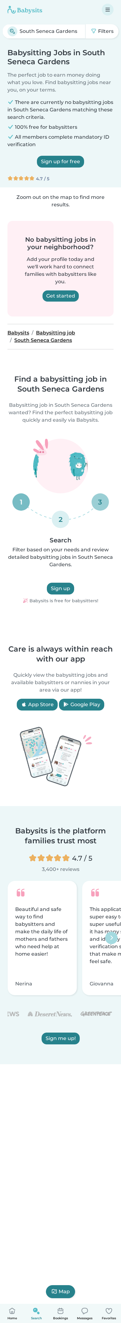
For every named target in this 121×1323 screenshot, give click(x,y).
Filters (105, 31)
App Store (40, 704)
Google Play (84, 704)
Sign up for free (60, 161)
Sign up (60, 588)
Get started (60, 296)
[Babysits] (24, 9)
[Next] (111, 938)
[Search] (12, 31)
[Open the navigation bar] (108, 10)
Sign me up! (61, 1038)
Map (64, 1291)
